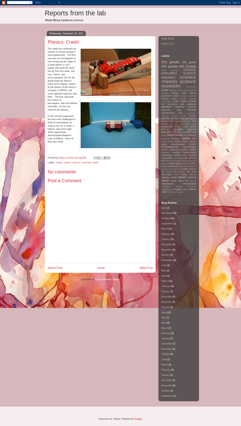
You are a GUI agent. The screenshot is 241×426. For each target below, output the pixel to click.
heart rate (191, 132)
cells (182, 104)
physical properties (173, 161)
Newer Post (55, 267)
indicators (165, 139)
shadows (181, 172)
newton (67, 162)
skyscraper (166, 174)
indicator (192, 135)
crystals (192, 115)
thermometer (189, 183)
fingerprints (167, 126)
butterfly (182, 99)
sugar (173, 181)
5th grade (169, 66)
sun (187, 181)
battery (176, 96)
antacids (164, 93)
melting (192, 144)
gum (183, 132)
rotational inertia (175, 169)
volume (192, 189)
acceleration (191, 87)
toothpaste (165, 186)
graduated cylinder (171, 132)
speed (95, 162)
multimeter (165, 153)
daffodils (165, 118)
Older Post (146, 267)
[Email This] (95, 158)
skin (188, 171)
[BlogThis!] (98, 158)
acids (164, 89)
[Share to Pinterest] (108, 158)
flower (177, 126)
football (185, 127)
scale (185, 169)
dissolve (188, 121)
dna (194, 121)
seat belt (86, 162)
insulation (175, 138)
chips (179, 110)
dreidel (164, 124)
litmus (185, 141)
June (163, 265)
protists (164, 166)
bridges (165, 98)
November (166, 213)
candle (175, 101)
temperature (167, 183)
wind (175, 192)
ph (186, 158)
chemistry (166, 110)
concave (174, 116)
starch (165, 180)
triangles (179, 186)
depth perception (187, 118)
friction (164, 129)
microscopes (189, 146)
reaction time (183, 166)
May (163, 270)
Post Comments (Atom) (107, 279)
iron (194, 138)
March (164, 228)
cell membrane (169, 104)
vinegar (177, 189)
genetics (178, 129)
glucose (192, 129)
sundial (193, 181)
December (166, 244)
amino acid (182, 90)
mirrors (164, 149)
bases (193, 93)
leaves (164, 141)
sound (173, 177)
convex (183, 116)
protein (192, 163)
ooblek (184, 155)
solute (184, 174)
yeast (180, 192)
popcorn (185, 164)
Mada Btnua (167, 38)
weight (170, 192)
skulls (194, 172)
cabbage (192, 99)
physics (77, 162)
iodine (186, 138)
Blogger (138, 419)
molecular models (179, 149)
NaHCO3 (174, 70)
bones (183, 96)
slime (176, 174)
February (165, 234)
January (165, 239)
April (163, 208)
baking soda (178, 93)
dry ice (174, 124)
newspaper (166, 155)
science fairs (171, 172)
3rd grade (170, 62)
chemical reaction (185, 106)
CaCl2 (163, 70)
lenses (170, 141)
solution (193, 174)
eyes (194, 124)
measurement (178, 144)
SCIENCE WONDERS (178, 84)
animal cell (192, 90)
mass (164, 144)
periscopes (178, 158)
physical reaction (189, 161)
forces (193, 126)
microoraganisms (170, 146)
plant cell (165, 164)
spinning (192, 177)
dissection (179, 121)
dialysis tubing (167, 121)
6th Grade (187, 66)
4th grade (189, 62)
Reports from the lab (75, 13)
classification (168, 113)
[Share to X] (102, 158)
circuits (191, 109)
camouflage (166, 101)
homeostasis (175, 134)
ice (185, 135)
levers (178, 141)
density (174, 118)
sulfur (180, 181)
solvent (165, 177)
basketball (166, 96)
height (164, 135)
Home (101, 267)
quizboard (172, 166)
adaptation (173, 90)
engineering (185, 124)
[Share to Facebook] (105, 158)
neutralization (189, 152)
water (164, 191)
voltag (184, 189)
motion (59, 162)
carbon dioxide (188, 101)
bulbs (174, 98)
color (180, 113)
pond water (175, 163)
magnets (192, 141)
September (167, 223)
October (165, 218)
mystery (176, 152)
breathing (192, 96)
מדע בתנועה (167, 43)
